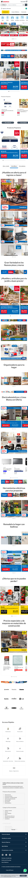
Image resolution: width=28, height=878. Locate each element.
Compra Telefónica (15, 12)
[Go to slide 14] (16, 160)
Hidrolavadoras (8, 802)
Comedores (7, 818)
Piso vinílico (7, 801)
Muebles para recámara (9, 817)
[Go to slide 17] (19, 160)
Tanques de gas (8, 794)
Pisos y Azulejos (8, 813)
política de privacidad (7, 876)
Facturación (23, 12)
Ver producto (8, 122)
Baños (6, 814)
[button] (17, 5)
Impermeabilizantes (9, 827)
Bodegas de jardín (8, 826)
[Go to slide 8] (10, 160)
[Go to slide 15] (17, 160)
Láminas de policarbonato (10, 798)
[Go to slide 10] (12, 160)
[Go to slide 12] (14, 160)
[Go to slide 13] (15, 160)
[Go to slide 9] (11, 160)
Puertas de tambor (8, 796)
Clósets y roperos (8, 810)
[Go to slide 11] (13, 160)
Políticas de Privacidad (6, 860)
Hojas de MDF (8, 800)
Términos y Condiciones (6, 858)
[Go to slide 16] (18, 160)
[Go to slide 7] (9, 160)
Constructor (5, 12)
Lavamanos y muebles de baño (11, 797)
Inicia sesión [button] (23, 1)
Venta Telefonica (5, 862)
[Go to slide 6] (8, 160)
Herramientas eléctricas (10, 816)
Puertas (6, 811)
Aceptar (23, 875)
